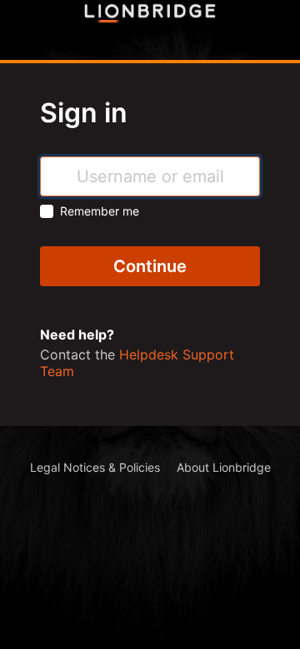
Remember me (99, 211)
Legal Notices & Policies (95, 467)
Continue (150, 266)
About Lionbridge (224, 467)
